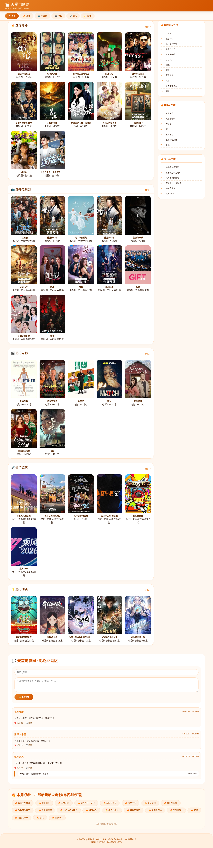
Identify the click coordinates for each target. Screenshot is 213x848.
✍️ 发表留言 (24, 697)
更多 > (148, 26)
